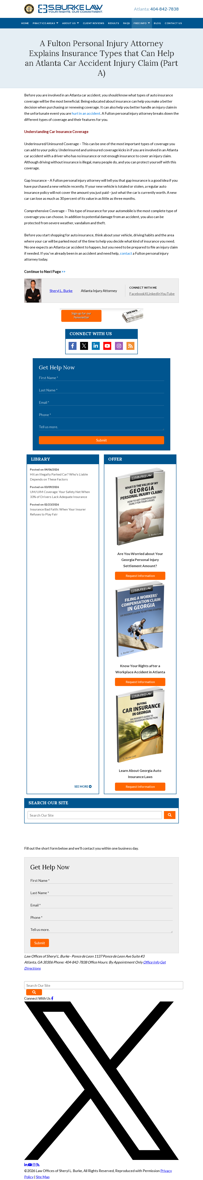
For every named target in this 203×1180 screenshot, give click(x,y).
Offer (115, 459)
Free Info (140, 23)
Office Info (151, 962)
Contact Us (173, 23)
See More (81, 786)
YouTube (168, 293)
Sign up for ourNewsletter (81, 315)
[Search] (169, 815)
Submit (101, 440)
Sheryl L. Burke (61, 290)
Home (25, 23)
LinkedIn (154, 293)
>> (63, 271)
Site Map (43, 1177)
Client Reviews (93, 23)
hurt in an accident (86, 113)
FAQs (126, 23)
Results (113, 23)
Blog (157, 23)
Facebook (137, 293)
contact (126, 253)
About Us (69, 23)
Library (40, 459)
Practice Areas (44, 23)
